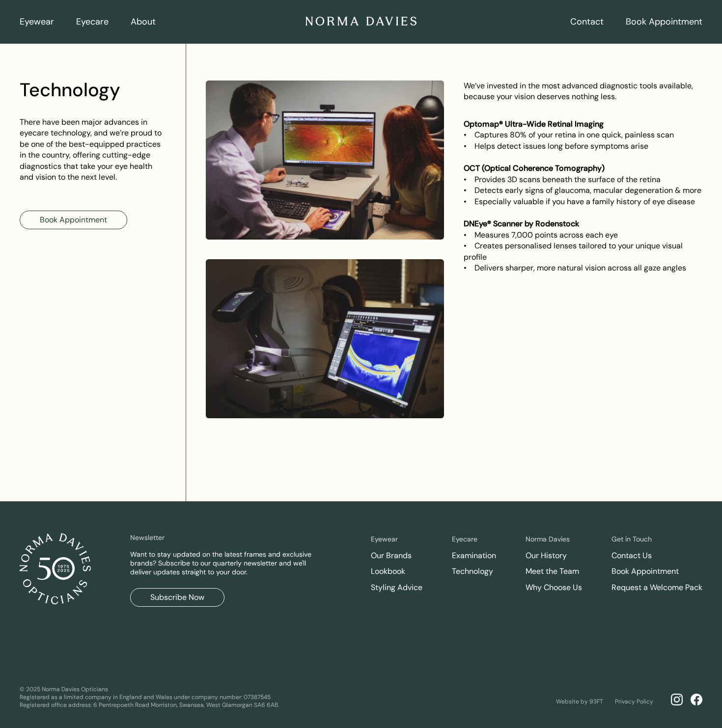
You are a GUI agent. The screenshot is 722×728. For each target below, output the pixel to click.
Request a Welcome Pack (656, 587)
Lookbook (388, 571)
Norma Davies (548, 539)
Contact (587, 21)
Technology (472, 571)
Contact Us (631, 555)
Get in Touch (631, 539)
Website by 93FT (579, 701)
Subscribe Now (177, 597)
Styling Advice (396, 587)
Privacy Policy (634, 701)
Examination (474, 555)
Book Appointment (664, 21)
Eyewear (37, 21)
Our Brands (391, 555)
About (143, 21)
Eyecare (92, 21)
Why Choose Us (554, 587)
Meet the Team (552, 571)
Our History (546, 555)
